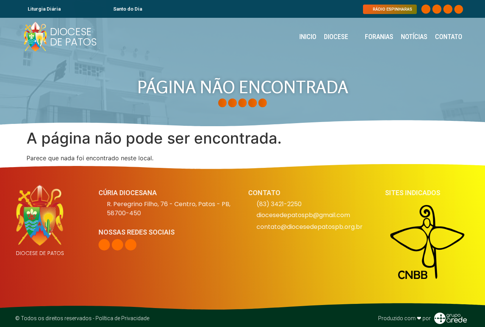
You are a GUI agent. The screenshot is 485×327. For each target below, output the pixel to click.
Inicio (307, 37)
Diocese (336, 37)
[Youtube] (447, 9)
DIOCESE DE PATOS (73, 37)
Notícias (414, 37)
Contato (448, 37)
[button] (458, 9)
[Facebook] (425, 9)
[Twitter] (436, 9)
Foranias (379, 37)
